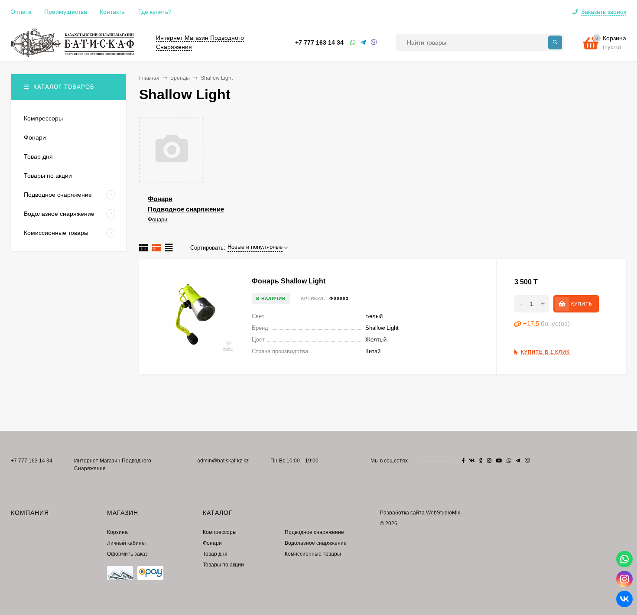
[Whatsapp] (353, 42)
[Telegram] (364, 42)
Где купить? (155, 11)
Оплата (21, 11)
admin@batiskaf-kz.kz (223, 461)
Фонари (160, 198)
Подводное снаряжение (186, 209)
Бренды (180, 78)
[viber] (527, 461)
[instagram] (489, 461)
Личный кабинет (127, 543)
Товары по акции (223, 565)
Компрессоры (220, 532)
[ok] (481, 461)
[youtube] (499, 461)
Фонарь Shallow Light (288, 281)
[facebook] (463, 461)
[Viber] (374, 42)
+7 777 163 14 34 (319, 42)
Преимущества (65, 11)
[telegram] (518, 461)
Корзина (117, 532)
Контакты (113, 11)
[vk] (472, 461)
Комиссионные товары (313, 554)
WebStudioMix (443, 513)
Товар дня (215, 554)
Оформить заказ (127, 554)
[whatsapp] (509, 461)
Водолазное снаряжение (316, 543)
